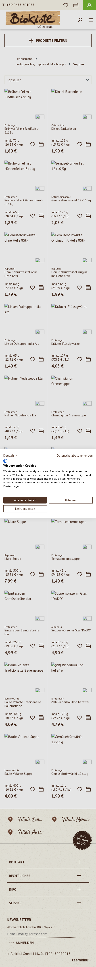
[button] (11, 455)
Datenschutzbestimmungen (75, 455)
